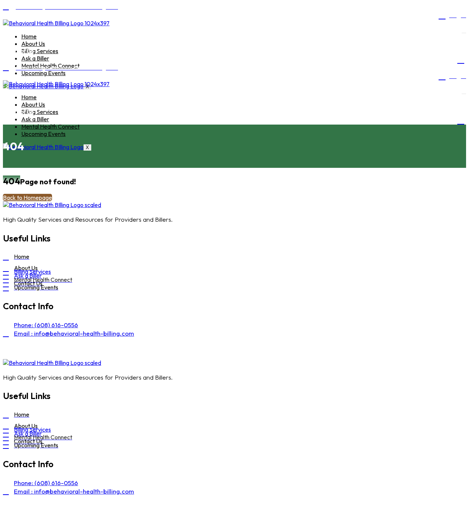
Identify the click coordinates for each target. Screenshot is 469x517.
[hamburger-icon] (464, 93)
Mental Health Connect (50, 126)
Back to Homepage (27, 197)
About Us (33, 43)
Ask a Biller (35, 58)
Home (29, 36)
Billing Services (39, 51)
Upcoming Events (43, 73)
